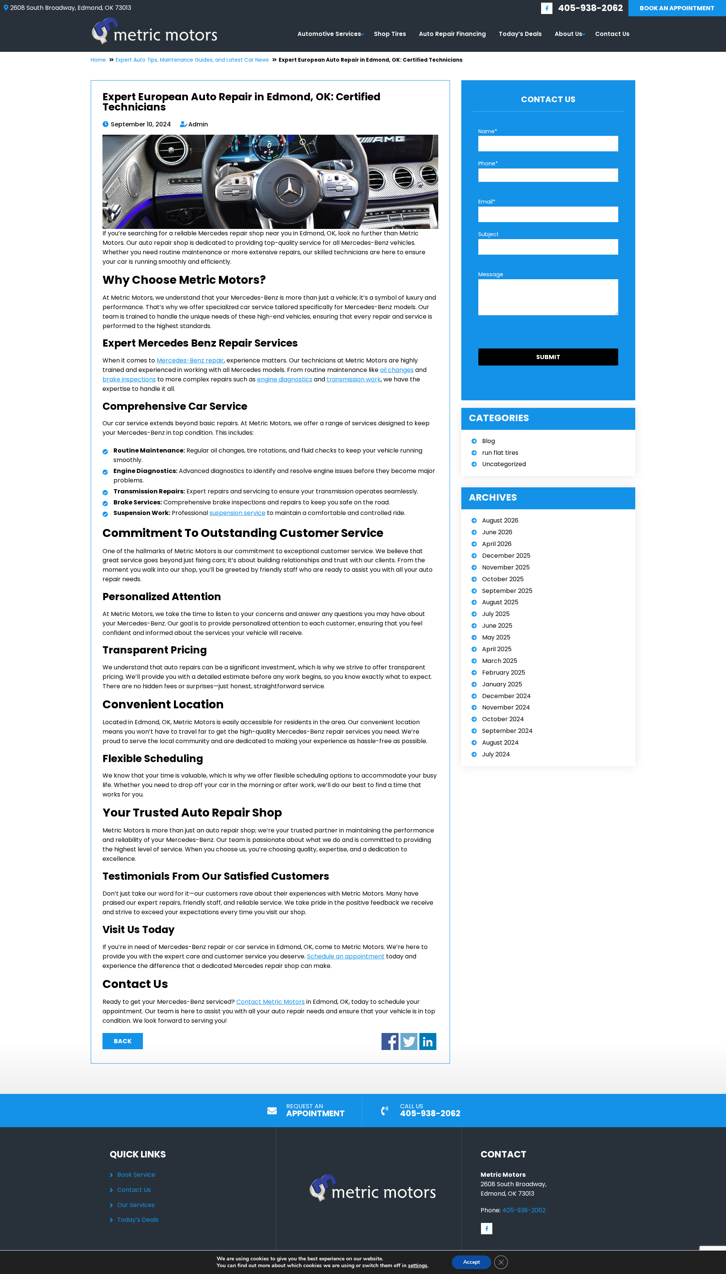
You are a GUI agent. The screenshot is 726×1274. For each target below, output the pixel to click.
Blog (488, 441)
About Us (568, 34)
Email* (486, 201)
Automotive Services (329, 34)
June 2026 (497, 532)
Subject (488, 234)
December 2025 (506, 555)
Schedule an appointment (346, 956)
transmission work (354, 379)
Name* (487, 131)
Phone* (488, 163)
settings (417, 1265)
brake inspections (129, 379)
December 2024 (506, 696)
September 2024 (507, 730)
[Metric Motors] (155, 18)
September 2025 (507, 590)
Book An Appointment (677, 8)
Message (490, 274)
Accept (471, 1262)
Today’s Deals (520, 34)
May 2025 (496, 637)
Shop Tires (390, 34)
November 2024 (506, 707)
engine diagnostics (284, 379)
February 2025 (503, 672)
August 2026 (500, 520)
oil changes (397, 370)
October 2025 (503, 579)
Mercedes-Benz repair (190, 360)
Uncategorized (504, 464)
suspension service (237, 513)
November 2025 (506, 567)
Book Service (136, 1174)
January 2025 (502, 684)
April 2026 (497, 544)
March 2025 (499, 660)
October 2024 (503, 719)
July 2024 (496, 754)
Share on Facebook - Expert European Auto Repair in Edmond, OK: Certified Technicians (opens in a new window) (390, 1041)
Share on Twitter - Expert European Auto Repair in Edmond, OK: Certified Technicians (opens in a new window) (408, 1041)
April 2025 (497, 649)
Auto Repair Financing (452, 34)
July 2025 (496, 614)
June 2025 (497, 625)
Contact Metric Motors (270, 1001)
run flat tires (500, 452)
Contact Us (612, 34)
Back (123, 1041)
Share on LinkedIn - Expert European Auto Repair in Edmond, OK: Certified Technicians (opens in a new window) (427, 1041)
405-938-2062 (590, 8)
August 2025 (500, 602)
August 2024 (500, 742)
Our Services (136, 1205)
